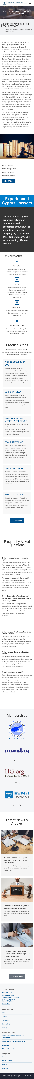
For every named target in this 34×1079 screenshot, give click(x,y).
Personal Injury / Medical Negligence (13, 1041)
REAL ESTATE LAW (14, 442)
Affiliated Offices (7, 1060)
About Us (4, 1064)
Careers (4, 1016)
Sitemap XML (6, 1024)
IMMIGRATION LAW (14, 494)
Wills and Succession (8, 1049)
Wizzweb (20, 1076)
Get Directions (6, 1004)
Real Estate (5, 1045)
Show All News (17, 976)
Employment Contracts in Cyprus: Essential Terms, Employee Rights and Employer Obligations (17, 953)
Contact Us (5, 1068)
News (3, 1012)
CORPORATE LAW (13, 392)
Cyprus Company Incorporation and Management (13, 1036)
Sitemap (4, 1028)
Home (3, 1057)
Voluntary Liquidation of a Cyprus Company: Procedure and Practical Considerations (16, 860)
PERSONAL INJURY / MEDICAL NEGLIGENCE (16, 419)
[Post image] (17, 842)
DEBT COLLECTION (14, 468)
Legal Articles (6, 1020)
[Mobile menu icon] (30, 3)
